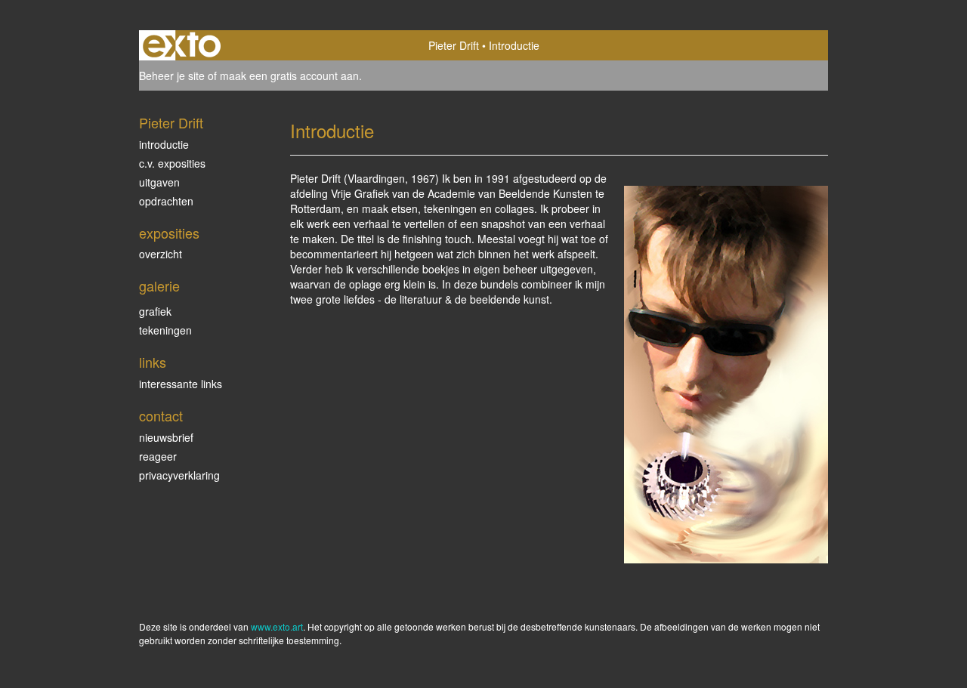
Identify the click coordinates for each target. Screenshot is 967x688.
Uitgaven (159, 182)
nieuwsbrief (166, 437)
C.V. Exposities (172, 163)
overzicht (160, 253)
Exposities (169, 233)
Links (152, 362)
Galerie (159, 285)
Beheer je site (172, 75)
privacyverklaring (179, 475)
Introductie (164, 144)
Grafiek (155, 311)
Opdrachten (166, 200)
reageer (158, 456)
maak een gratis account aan (289, 75)
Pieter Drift (453, 45)
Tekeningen (165, 330)
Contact (161, 415)
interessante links (180, 383)
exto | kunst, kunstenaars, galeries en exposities (181, 45)
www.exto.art (277, 626)
